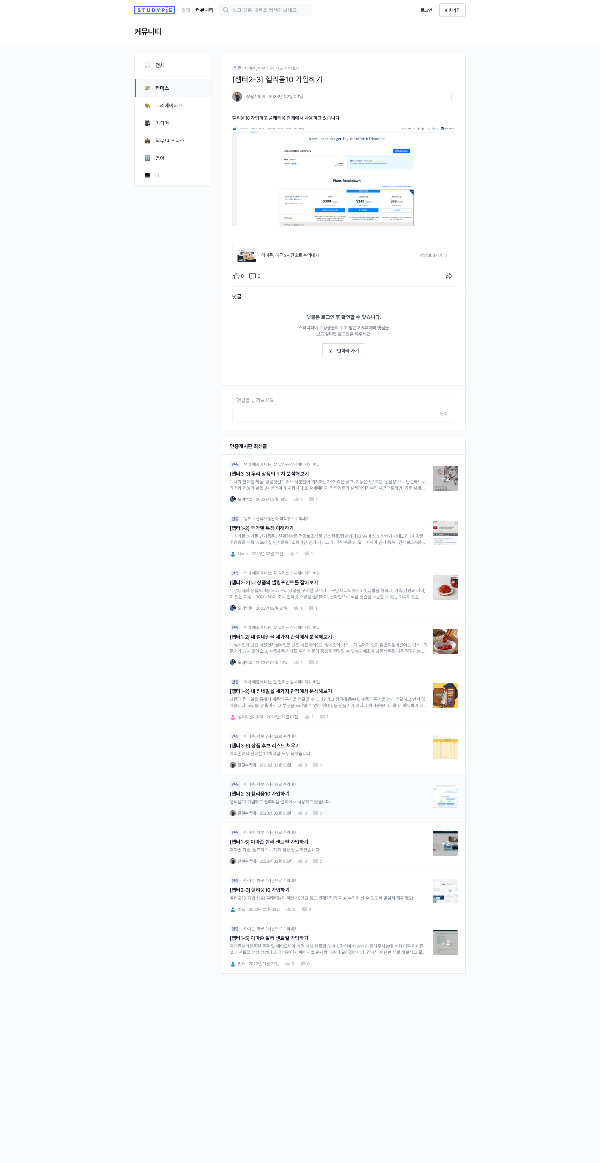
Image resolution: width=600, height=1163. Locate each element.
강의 (185, 10)
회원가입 (452, 10)
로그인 (426, 10)
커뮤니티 (204, 10)
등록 (444, 413)
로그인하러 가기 (343, 351)
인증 (237, 67)
